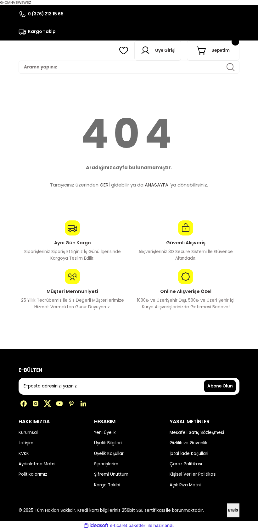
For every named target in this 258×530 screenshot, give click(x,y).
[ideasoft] (96, 525)
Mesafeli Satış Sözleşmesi (197, 432)
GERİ (105, 184)
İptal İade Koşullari (189, 454)
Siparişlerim (106, 464)
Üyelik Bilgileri (108, 443)
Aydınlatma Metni (37, 464)
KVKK (24, 454)
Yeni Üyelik (105, 432)
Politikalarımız (33, 474)
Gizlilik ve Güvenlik (188, 443)
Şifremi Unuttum (111, 474)
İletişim (26, 443)
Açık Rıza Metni (185, 485)
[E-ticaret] (128, 525)
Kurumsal (28, 432)
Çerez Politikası (186, 464)
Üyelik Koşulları (109, 454)
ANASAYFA (156, 184)
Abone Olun (220, 386)
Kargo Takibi (107, 485)
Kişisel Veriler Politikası (193, 474)
